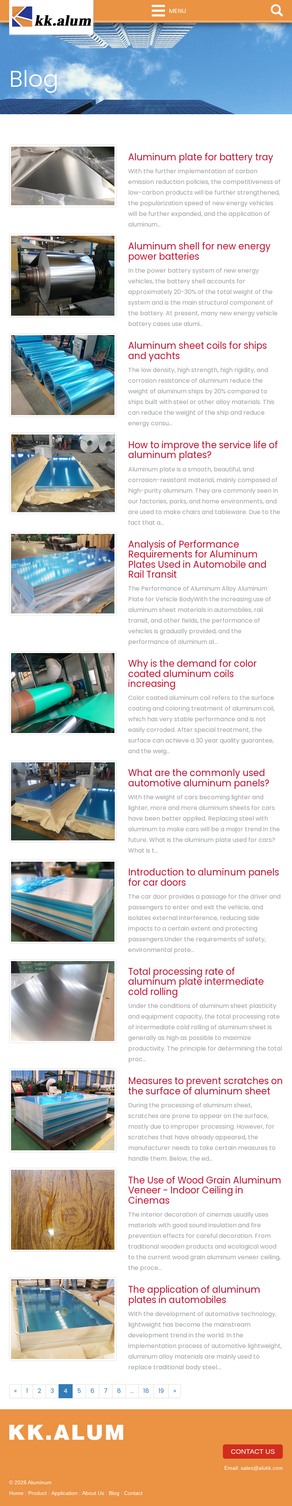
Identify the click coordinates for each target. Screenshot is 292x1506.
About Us (93, 1493)
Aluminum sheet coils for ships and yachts (197, 350)
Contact (133, 1493)
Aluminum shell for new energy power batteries (199, 251)
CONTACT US (253, 1451)
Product (37, 1493)
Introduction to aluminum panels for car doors (203, 877)
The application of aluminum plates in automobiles (194, 1294)
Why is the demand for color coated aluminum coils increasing (192, 673)
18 (146, 1390)
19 (161, 1390)
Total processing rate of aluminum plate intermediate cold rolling (196, 981)
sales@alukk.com (262, 1468)
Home (16, 1493)
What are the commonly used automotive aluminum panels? (198, 778)
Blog (114, 1493)
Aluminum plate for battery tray (200, 157)
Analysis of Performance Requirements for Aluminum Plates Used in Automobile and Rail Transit (197, 559)
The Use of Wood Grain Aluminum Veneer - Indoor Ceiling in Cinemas (204, 1190)
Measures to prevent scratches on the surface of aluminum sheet (205, 1086)
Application (64, 1493)
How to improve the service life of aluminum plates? (203, 450)
